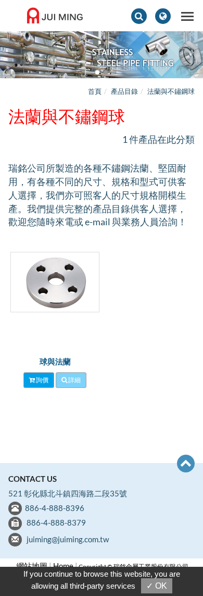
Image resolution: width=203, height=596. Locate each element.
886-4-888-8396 (54, 508)
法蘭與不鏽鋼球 (171, 91)
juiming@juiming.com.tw (68, 539)
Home (63, 565)
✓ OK (156, 585)
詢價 (41, 380)
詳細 (74, 380)
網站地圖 (31, 565)
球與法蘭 (55, 361)
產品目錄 (124, 91)
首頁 (95, 91)
